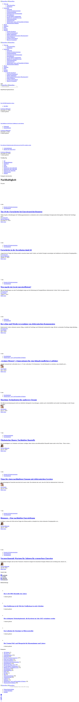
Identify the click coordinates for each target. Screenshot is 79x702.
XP (4, 161)
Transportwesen (11, 20)
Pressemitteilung (8, 670)
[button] (2, 83)
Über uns (6, 4)
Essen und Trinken (8, 659)
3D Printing (6, 652)
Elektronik (9, 9)
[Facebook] (1, 694)
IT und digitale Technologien (14, 16)
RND (5, 27)
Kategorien (6, 8)
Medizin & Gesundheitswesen (14, 17)
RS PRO (6, 106)
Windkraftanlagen (8, 162)
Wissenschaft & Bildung (13, 23)
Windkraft (6, 163)
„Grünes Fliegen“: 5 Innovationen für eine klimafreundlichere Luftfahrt (29, 361)
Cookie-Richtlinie (8, 690)
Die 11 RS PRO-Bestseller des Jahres (7, 103)
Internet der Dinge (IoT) (9, 149)
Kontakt (6, 28)
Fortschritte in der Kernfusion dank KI (16, 250)
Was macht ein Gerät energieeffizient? (16, 287)
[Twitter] (1, 696)
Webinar (6, 173)
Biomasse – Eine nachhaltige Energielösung (18, 518)
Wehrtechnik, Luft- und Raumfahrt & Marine (18, 22)
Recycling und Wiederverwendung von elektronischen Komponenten (28, 324)
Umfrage (6, 678)
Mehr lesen (3, 221)
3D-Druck (6, 653)
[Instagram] (1, 699)
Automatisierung (8, 148)
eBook (5, 24)
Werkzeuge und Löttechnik (10, 168)
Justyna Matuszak (5, 219)
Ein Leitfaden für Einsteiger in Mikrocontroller (18, 631)
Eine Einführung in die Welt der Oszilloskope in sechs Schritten (12, 123)
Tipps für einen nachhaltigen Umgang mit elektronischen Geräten (27, 479)
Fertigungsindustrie (11, 12)
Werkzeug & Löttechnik (9, 170)
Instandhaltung (10, 15)
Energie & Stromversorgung (14, 10)
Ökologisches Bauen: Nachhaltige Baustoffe (18, 440)
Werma (5, 166)
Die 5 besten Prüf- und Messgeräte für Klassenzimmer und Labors (24, 643)
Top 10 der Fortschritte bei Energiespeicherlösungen (21, 212)
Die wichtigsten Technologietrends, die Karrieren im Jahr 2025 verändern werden (16, 145)
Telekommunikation (12, 19)
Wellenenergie (7, 172)
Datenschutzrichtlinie (9, 689)
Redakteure (9, 6)
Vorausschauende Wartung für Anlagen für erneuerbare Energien (27, 558)
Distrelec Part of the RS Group (12, 686)
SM (4, 674)
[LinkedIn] (1, 697)
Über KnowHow (11, 5)
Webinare (6, 26)
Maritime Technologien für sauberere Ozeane (19, 400)
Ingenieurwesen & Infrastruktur (14, 13)
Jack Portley (4, 293)
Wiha (5, 165)
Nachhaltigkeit (7, 208)
